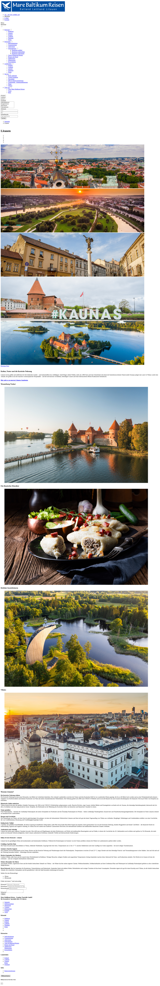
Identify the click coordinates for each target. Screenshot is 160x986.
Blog (9, 92)
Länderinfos (8, 64)
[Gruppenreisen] (7, 104)
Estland (10, 35)
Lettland (10, 36)
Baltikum (11, 31)
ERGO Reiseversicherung (15, 80)
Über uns (7, 87)
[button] (3, 366)
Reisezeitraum (5, 888)
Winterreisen (11, 60)
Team (9, 91)
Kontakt (6, 910)
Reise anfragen (12, 75)
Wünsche (3, 892)
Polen (9, 40)
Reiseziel (7, 30)
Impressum (7, 905)
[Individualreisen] (7, 102)
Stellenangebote (9, 904)
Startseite (7, 121)
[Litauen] (3, 99)
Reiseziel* (4, 884)
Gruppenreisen (12, 45)
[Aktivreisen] (7, 105)
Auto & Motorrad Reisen (15, 55)
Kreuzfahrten (12, 62)
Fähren (10, 85)
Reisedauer (4, 886)
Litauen (10, 33)
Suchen (3, 118)
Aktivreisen (11, 46)
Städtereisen (11, 58)
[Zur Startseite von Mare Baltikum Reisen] (33, 11)
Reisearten (7, 41)
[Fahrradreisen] (7, 107)
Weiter (3, 894)
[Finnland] (3, 100)
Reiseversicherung (9, 971)
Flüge (9, 84)
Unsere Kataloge (13, 77)
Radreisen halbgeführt (18, 52)
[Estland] (3, 96)
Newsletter (11, 79)
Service (6, 74)
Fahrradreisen (12, 48)
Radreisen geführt (17, 50)
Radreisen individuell (18, 53)
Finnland (10, 38)
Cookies (6, 907)
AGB (6, 912)
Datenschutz (8, 909)
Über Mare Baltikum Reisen (16, 89)
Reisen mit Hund (13, 57)
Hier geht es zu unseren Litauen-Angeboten (14, 380)
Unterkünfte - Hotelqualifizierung (18, 82)
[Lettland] (3, 97)
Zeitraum (3, 109)
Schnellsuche (4, 114)
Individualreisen (13, 43)
